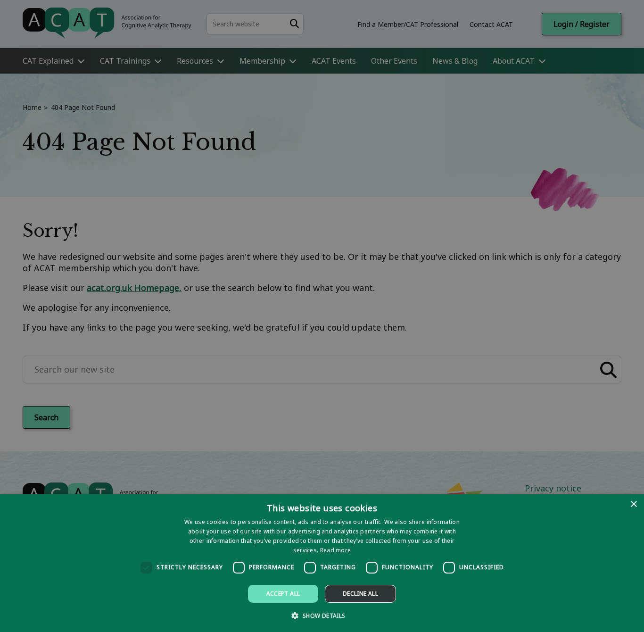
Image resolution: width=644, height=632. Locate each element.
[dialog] (322, 563)
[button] (321, 615)
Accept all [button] (283, 594)
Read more (335, 550)
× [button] (633, 504)
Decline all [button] (360, 594)
